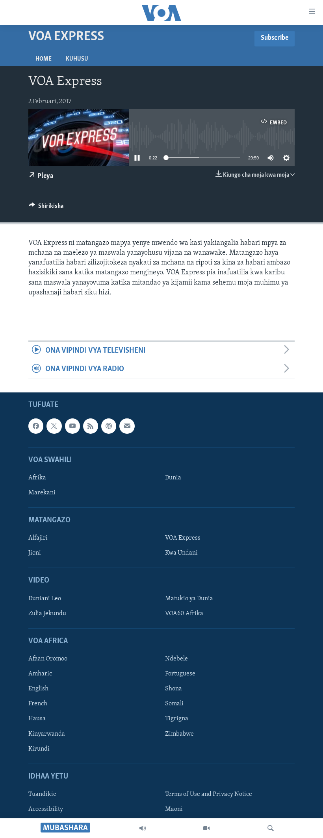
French (37, 704)
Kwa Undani (181, 553)
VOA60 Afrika (184, 613)
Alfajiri (38, 538)
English (38, 689)
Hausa (37, 719)
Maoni (174, 809)
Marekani (42, 493)
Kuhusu (77, 59)
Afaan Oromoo (47, 659)
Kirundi (39, 749)
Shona (173, 689)
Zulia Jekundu (47, 613)
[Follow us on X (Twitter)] (53, 425)
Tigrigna (176, 719)
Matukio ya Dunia (189, 599)
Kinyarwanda (46, 734)
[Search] (270, 828)
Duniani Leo (44, 599)
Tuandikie (42, 794)
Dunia (173, 478)
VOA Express (182, 538)
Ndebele (176, 659)
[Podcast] (108, 425)
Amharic (40, 674)
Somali (174, 704)
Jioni (34, 553)
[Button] (46, 207)
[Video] (206, 828)
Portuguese (180, 674)
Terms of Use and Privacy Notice (208, 794)
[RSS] (90, 425)
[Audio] (142, 828)
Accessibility (45, 809)
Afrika (37, 478)
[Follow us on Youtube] (72, 425)
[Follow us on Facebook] (35, 425)
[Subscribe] (126, 425)
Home (43, 59)
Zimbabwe (179, 734)
